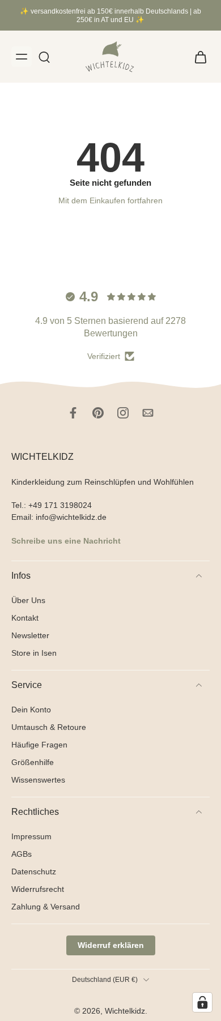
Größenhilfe (32, 762)
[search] (44, 56)
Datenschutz (33, 871)
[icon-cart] (197, 56)
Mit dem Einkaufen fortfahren (110, 200)
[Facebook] (73, 412)
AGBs (21, 853)
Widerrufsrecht (37, 889)
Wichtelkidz (125, 1010)
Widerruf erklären (111, 945)
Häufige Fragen (39, 744)
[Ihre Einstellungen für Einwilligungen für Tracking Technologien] (202, 1002)
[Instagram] (122, 412)
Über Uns (28, 599)
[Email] (147, 412)
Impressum (31, 836)
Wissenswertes (38, 779)
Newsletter (30, 634)
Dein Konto (31, 709)
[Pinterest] (98, 412)
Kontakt (25, 617)
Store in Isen (34, 652)
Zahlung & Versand (45, 906)
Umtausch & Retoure (48, 726)
